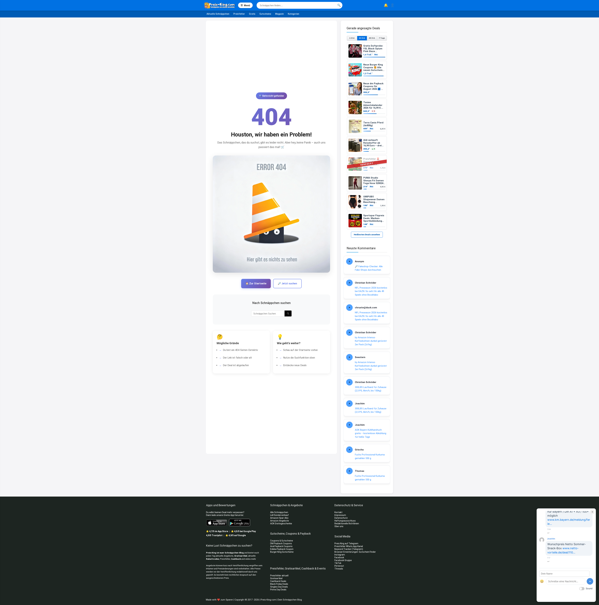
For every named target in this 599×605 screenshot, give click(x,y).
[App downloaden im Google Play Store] (239, 522)
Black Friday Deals (279, 584)
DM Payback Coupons (281, 543)
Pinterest (339, 566)
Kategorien (293, 14)
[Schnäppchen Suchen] (288, 313)
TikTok (337, 563)
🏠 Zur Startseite (256, 283)
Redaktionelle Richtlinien (346, 523)
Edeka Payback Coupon (281, 549)
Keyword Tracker (342, 549)
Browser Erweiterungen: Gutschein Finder (355, 552)
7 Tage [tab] (382, 38)
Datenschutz (341, 518)
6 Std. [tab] (352, 38)
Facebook (339, 557)
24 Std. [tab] (362, 38)
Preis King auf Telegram (346, 543)
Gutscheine (265, 14)
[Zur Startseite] (221, 5)
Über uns (338, 526)
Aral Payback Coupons (281, 546)
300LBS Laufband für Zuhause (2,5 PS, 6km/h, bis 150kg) (370, 389)
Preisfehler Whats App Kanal (348, 546)
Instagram (339, 554)
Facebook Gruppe (343, 560)
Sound (589, 588)
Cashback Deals (278, 581)
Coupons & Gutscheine (281, 540)
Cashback (236, 559)
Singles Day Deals (279, 587)
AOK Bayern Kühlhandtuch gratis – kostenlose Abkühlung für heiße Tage (370, 433)
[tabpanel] (367, 136)
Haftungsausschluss (345, 520)
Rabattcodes (212, 559)
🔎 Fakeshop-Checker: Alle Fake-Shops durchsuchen (369, 268)
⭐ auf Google (235, 535)
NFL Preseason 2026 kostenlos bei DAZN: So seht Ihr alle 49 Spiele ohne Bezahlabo (371, 291)
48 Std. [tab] (372, 38)
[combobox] (299, 5)
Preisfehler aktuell (279, 575)
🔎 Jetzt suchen (287, 283)
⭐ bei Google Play (243, 531)
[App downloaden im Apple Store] (216, 522)
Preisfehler (239, 14)
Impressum (340, 515)
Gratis (252, 14)
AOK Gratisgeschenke (281, 523)
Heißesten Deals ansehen (367, 234)
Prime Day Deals (278, 589)
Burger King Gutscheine (282, 552)
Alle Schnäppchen (279, 512)
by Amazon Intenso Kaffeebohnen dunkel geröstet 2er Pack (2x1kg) (371, 341)
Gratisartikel (240, 556)
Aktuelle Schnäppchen (218, 14)
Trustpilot (214, 535)
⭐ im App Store (217, 531)
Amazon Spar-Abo (279, 518)
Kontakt (338, 512)
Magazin (279, 14)
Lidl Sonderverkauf (279, 515)
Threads (338, 568)
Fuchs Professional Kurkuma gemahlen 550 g (370, 456)
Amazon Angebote (279, 520)
